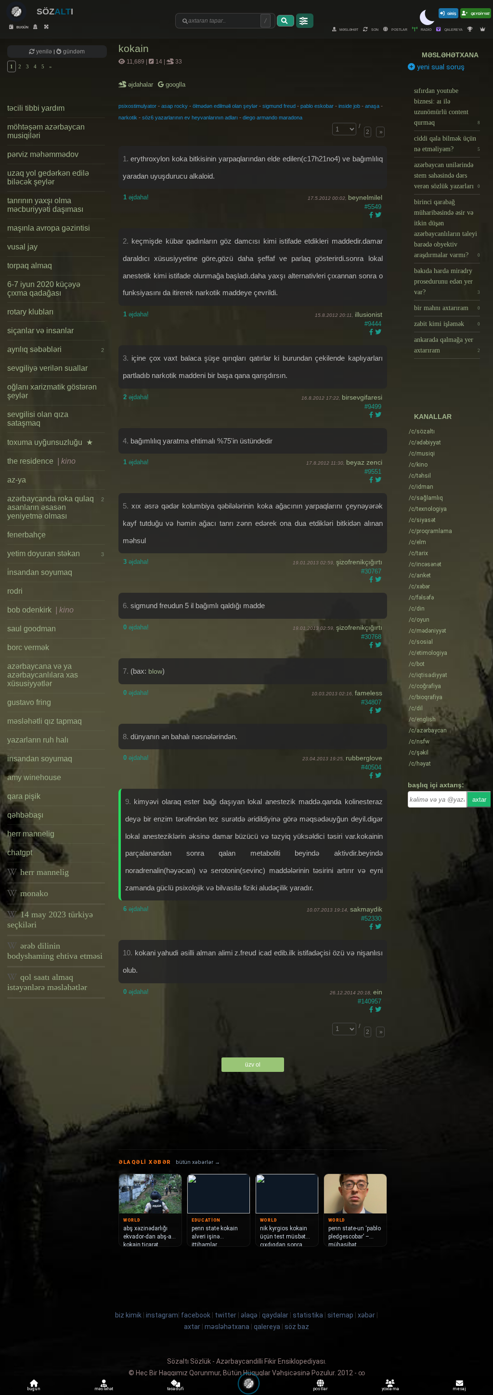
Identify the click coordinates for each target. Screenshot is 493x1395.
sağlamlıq (426, 498)
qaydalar (275, 1315)
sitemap (340, 1315)
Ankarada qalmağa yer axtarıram (447, 345)
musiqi (422, 453)
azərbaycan (428, 730)
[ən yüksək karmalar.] (484, 29)
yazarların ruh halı (37, 740)
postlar (398, 29)
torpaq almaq (29, 265)
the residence (41, 461)
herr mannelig (30, 834)
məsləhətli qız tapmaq (44, 721)
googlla (174, 84)
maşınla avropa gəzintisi (48, 228)
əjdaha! (136, 197)
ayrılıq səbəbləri (55, 349)
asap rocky (174, 106)
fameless (368, 693)
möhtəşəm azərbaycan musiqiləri (46, 131)
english (422, 719)
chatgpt (19, 852)
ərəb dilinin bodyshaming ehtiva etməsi (55, 951)
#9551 (372, 471)
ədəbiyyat (425, 442)
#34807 (371, 702)
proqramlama (430, 531)
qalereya (453, 29)
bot (417, 664)
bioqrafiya (425, 697)
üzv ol (252, 1064)
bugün (21, 26)
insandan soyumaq (39, 759)
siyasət (422, 520)
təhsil (420, 475)
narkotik (127, 117)
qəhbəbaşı (25, 815)
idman (421, 486)
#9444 (372, 323)
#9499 (372, 406)
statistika (308, 1315)
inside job (349, 106)
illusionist (368, 314)
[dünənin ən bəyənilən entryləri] (471, 29)
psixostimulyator (137, 106)
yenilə (44, 51)
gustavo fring (29, 702)
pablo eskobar (317, 106)
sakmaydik (366, 909)
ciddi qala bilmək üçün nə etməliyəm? (447, 144)
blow (155, 671)
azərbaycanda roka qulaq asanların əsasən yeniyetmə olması (55, 507)
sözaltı (422, 431)
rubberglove (364, 758)
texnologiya (428, 509)
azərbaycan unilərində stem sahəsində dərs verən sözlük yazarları (447, 175)
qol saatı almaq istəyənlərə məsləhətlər (47, 982)
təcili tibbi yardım (36, 108)
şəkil (418, 752)
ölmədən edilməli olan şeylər (225, 106)
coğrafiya (425, 686)
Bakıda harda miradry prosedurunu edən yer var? (447, 281)
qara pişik (23, 796)
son (374, 29)
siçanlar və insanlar (40, 330)
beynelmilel (365, 197)
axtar (479, 799)
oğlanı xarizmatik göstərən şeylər (52, 391)
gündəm (73, 51)
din (417, 608)
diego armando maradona (272, 117)
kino (418, 464)
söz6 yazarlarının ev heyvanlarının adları (190, 117)
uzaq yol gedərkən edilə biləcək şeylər (48, 177)
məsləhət (348, 29)
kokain (133, 48)
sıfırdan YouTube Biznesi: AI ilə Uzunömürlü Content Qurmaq (447, 106)
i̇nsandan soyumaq (39, 572)
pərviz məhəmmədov (42, 154)
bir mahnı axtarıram (447, 308)
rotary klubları (30, 312)
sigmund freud (279, 106)
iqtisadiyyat (428, 675)
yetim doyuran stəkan (55, 553)
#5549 (372, 206)
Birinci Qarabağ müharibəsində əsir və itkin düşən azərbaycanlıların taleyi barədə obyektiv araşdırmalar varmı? (447, 228)
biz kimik (129, 1315)
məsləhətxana (450, 55)
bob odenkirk (40, 610)
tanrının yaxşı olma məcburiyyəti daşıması (45, 204)
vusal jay (22, 247)
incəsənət (425, 564)
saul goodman (31, 629)
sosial (421, 642)
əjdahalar (141, 84)
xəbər (419, 586)
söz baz (297, 1326)
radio (425, 29)
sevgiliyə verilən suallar (47, 368)
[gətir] (285, 20)
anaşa (372, 106)
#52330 (371, 918)
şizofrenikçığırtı (359, 562)
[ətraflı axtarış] (304, 20)
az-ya (16, 480)
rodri (15, 591)
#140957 (369, 1001)
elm (417, 542)
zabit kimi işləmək (447, 323)
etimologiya (428, 653)
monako (33, 893)
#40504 (371, 767)
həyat (420, 763)
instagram (162, 1315)
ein (377, 992)
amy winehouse (34, 777)
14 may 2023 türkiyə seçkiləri (50, 919)
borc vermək (28, 647)
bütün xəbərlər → (198, 1162)
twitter (225, 1315)
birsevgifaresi (362, 397)
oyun (419, 619)
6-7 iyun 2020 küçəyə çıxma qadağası (43, 288)
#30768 (371, 636)
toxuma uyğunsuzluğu (50, 442)
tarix (418, 553)
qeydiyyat (480, 13)
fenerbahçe (26, 535)
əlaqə (249, 1315)
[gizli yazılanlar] (36, 27)
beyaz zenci (364, 462)
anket (420, 575)
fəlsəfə (421, 597)
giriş (451, 13)
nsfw (419, 741)
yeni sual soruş (440, 67)
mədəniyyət (427, 630)
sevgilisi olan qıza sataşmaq (37, 418)
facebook (195, 1315)
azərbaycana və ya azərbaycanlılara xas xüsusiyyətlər (42, 675)
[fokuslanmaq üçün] (47, 27)
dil (416, 708)
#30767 (371, 571)
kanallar (433, 416)
